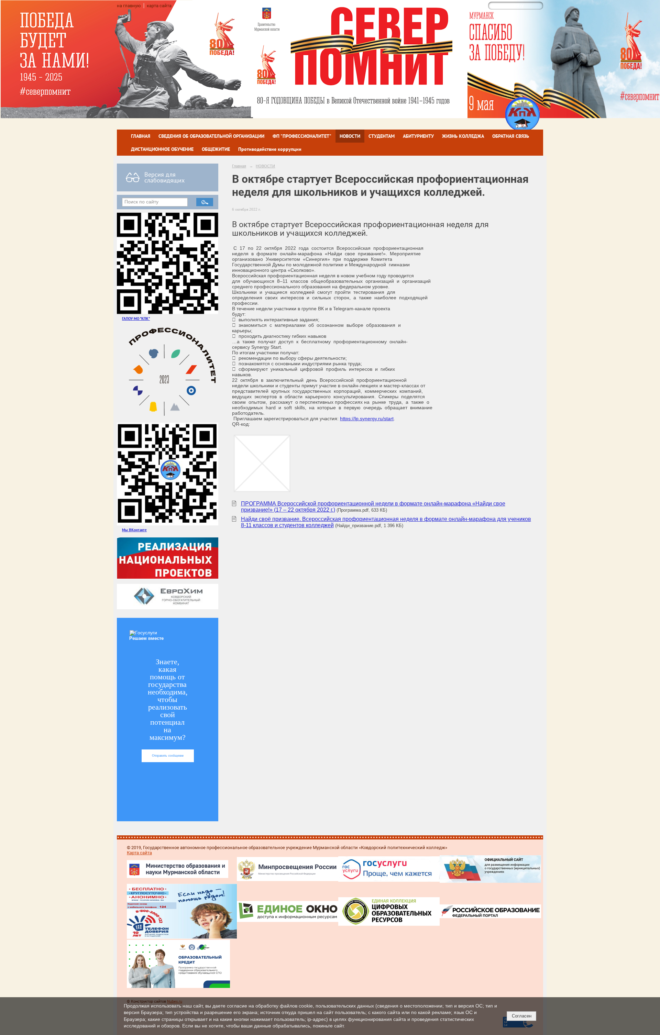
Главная (239, 166)
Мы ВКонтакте (134, 529)
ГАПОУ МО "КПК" (136, 318)
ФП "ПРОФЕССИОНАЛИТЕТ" (302, 136)
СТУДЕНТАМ (381, 136)
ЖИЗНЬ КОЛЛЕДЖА (463, 136)
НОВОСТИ (350, 136)
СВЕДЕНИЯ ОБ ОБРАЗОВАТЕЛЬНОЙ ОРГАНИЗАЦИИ (211, 136)
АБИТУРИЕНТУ (418, 136)
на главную (129, 5)
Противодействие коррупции (269, 149)
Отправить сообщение (168, 755)
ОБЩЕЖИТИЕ (216, 149)
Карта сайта (139, 852)
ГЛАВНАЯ (140, 136)
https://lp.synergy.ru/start (367, 418)
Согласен (521, 1016)
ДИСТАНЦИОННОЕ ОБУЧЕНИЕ (162, 149)
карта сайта (159, 5)
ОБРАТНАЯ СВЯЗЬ (510, 136)
